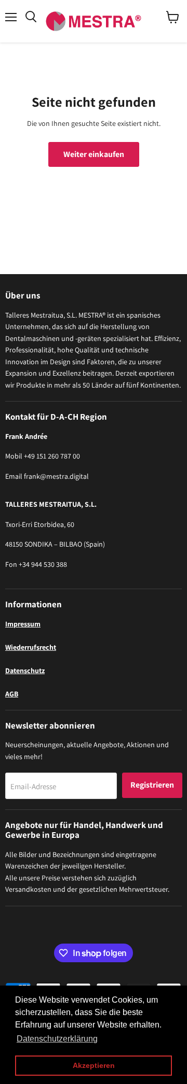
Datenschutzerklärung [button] (57, 1038)
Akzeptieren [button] (94, 1065)
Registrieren (152, 784)
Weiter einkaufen (93, 154)
